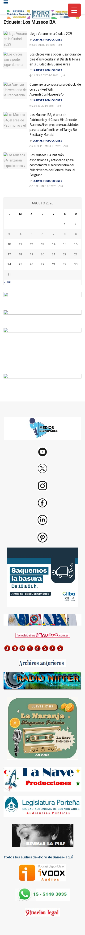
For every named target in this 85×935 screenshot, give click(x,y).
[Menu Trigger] (74, 10)
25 (20, 264)
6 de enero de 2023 (43, 45)
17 (9, 254)
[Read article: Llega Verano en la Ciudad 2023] (15, 39)
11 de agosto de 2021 (45, 75)
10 (9, 244)
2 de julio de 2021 (43, 106)
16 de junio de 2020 (44, 186)
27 (42, 264)
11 (20, 244)
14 (53, 244)
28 (53, 264)
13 (42, 244)
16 (75, 244)
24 (9, 264)
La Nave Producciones (47, 39)
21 (53, 254)
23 (75, 254)
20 (42, 254)
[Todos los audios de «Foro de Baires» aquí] (42, 872)
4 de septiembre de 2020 (46, 146)
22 (64, 254)
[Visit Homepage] (42, 14)
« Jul (7, 282)
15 (64, 244)
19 (31, 254)
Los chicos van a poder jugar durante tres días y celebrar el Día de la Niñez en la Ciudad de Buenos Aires (55, 59)
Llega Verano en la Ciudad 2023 (51, 33)
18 (20, 254)
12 (31, 244)
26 (31, 264)
